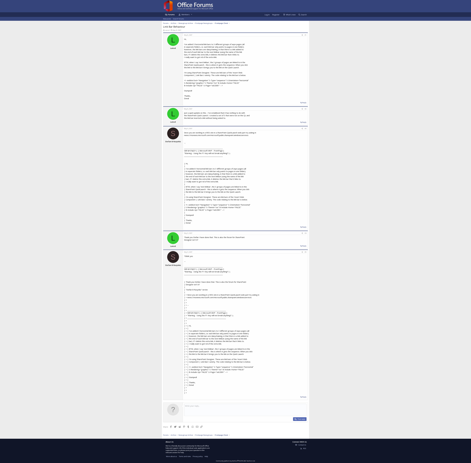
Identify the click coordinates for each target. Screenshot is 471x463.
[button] (191, 14)
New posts (167, 19)
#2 (306, 109)
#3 (306, 128)
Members (185, 14)
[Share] (302, 35)
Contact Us (302, 445)
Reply (304, 102)
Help (206, 456)
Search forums (178, 19)
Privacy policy (198, 456)
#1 (306, 35)
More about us (171, 456)
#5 (306, 252)
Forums (171, 14)
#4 (306, 233)
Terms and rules (185, 456)
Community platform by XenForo (235, 461)
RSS (304, 448)
